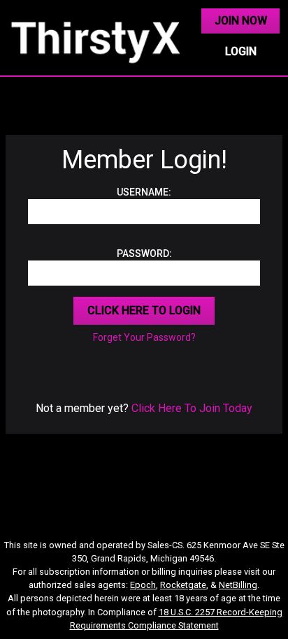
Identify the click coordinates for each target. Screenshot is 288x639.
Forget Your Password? (144, 337)
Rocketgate (183, 585)
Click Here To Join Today (191, 408)
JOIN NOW (241, 20)
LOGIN (241, 51)
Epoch (143, 585)
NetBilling (238, 585)
